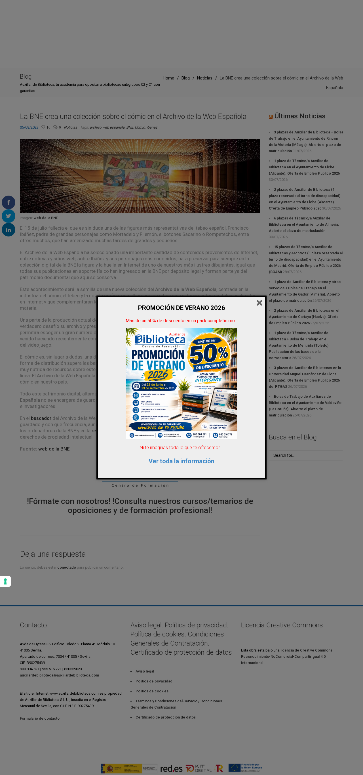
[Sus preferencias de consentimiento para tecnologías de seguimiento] (5, 581)
